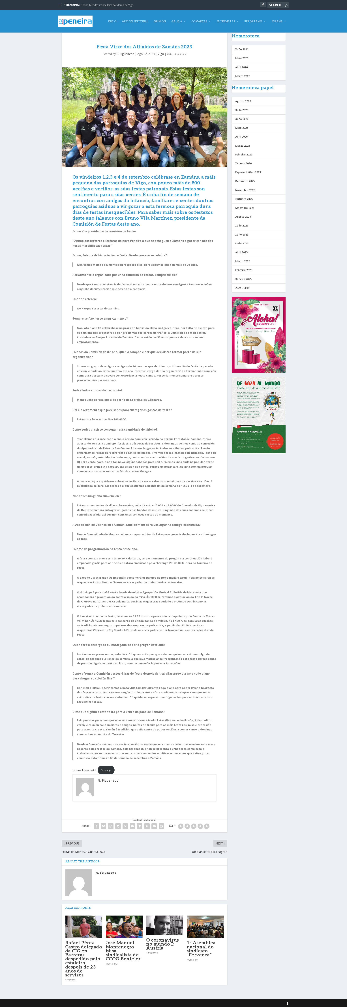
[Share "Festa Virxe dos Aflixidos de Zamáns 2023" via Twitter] (103, 826)
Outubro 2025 (244, 199)
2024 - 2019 (242, 288)
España (277, 21)
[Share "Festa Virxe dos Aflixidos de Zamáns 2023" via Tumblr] (118, 826)
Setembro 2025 (244, 207)
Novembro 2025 (245, 190)
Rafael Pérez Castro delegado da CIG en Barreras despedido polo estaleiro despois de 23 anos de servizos (83, 959)
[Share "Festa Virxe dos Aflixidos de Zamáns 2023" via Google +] (110, 826)
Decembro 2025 (245, 181)
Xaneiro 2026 (243, 163)
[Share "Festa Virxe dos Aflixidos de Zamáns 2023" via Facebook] (96, 826)
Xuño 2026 (241, 49)
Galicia (176, 21)
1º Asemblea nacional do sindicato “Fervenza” (201, 949)
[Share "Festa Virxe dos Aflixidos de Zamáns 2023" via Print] (161, 826)
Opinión (160, 21)
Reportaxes (253, 21)
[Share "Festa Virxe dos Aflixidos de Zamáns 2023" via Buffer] (139, 826)
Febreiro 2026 (243, 154)
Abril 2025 (241, 252)
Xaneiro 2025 (243, 279)
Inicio (112, 21)
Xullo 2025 (241, 225)
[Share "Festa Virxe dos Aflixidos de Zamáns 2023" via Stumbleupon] (147, 826)
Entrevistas (226, 21)
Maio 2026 (241, 58)
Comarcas (199, 21)
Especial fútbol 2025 (248, 172)
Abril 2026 (241, 67)
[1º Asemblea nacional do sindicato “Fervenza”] (205, 927)
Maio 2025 (241, 243)
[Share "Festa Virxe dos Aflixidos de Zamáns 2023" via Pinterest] (125, 826)
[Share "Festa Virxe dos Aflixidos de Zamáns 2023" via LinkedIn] (132, 826)
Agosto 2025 (243, 216)
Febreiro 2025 (243, 270)
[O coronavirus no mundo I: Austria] (164, 925)
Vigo (161, 54)
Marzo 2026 (242, 76)
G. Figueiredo (125, 54)
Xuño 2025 (241, 234)
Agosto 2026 (243, 101)
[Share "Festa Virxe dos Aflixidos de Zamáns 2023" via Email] (154, 826)
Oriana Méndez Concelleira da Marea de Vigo (107, 5)
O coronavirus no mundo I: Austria (162, 944)
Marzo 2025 (242, 261)
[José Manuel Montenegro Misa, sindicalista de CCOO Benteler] (124, 927)
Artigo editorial (135, 21)
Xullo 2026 (241, 110)
